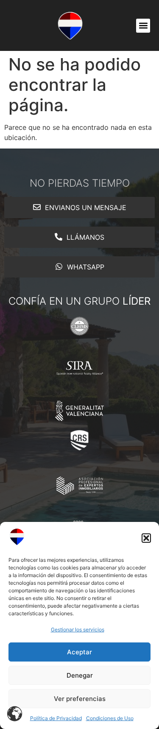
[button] (146, 538)
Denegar (80, 675)
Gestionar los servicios (77, 629)
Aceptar (79, 652)
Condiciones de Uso (110, 718)
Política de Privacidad (56, 718)
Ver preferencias (80, 699)
